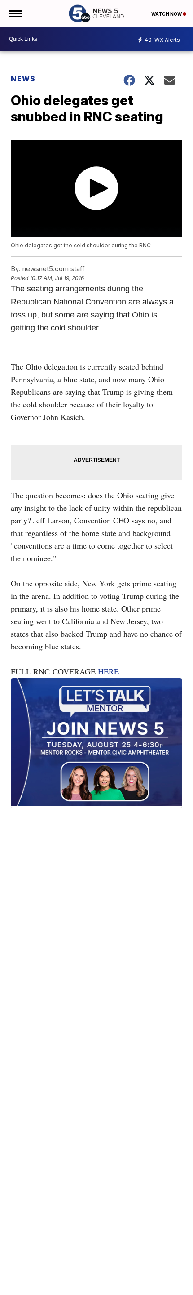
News (23, 78)
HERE (108, 671)
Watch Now (167, 14)
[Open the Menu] (15, 13)
